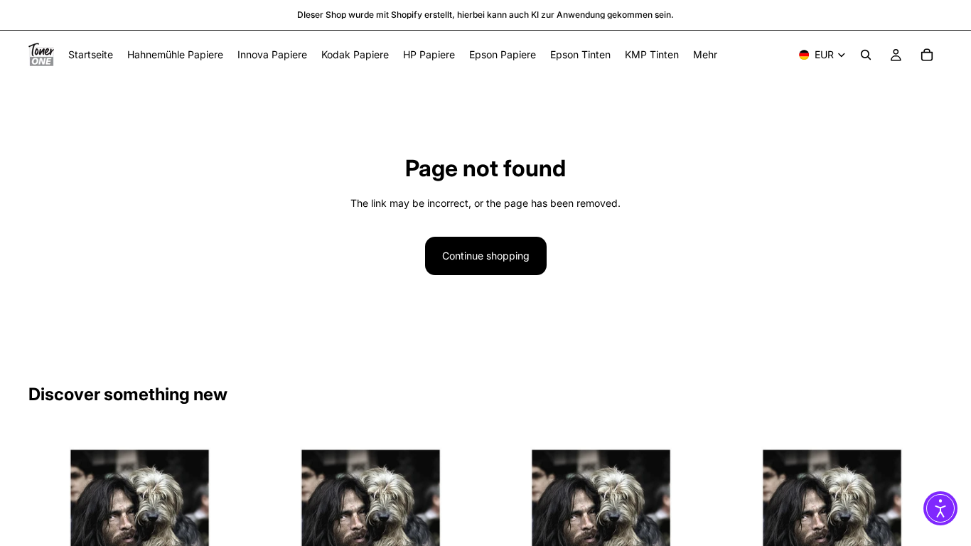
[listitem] (705, 54)
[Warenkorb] (927, 54)
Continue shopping (486, 256)
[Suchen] (865, 54)
